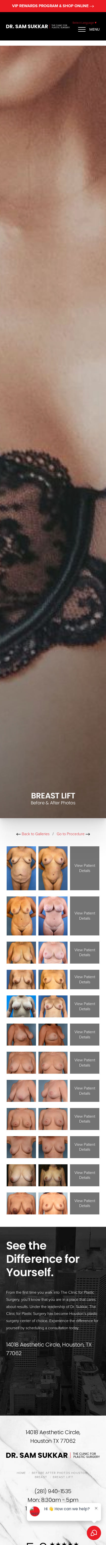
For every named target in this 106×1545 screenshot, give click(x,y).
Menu (94, 29)
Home (21, 1473)
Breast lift (63, 1477)
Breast (41, 1477)
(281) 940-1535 (53, 1491)
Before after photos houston (59, 1473)
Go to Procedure (71, 834)
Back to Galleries (35, 834)
